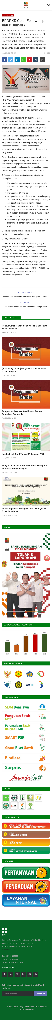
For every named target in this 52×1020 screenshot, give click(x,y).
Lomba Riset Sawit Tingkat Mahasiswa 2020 (23, 454)
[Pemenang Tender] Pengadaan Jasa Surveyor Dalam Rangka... (24, 370)
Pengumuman (8, 15)
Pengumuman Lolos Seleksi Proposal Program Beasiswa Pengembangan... (24, 467)
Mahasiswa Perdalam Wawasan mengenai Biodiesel (26, 297)
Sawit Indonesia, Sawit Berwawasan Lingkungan (26, 306)
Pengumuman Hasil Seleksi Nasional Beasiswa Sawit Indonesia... (24, 327)
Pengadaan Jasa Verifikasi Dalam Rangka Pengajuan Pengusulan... (22, 413)
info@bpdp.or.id (8, 949)
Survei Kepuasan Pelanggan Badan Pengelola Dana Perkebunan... (24, 510)
